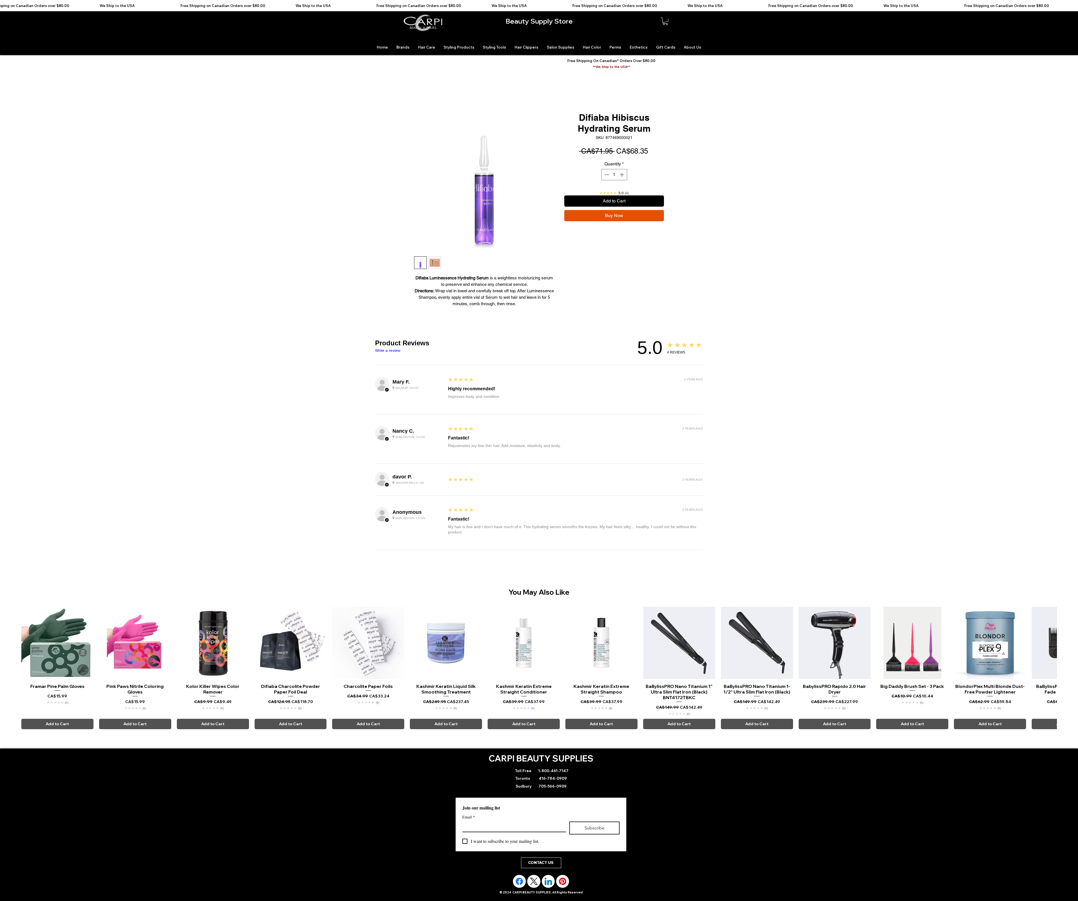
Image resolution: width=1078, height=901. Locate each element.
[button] (665, 21)
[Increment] (622, 174)
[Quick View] (57, 643)
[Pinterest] (562, 881)
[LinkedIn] (548, 881)
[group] (539, 668)
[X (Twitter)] (534, 881)
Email (468, 817)
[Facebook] (519, 881)
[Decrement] (606, 174)
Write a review (387, 350)
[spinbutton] (614, 174)
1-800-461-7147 (552, 770)
